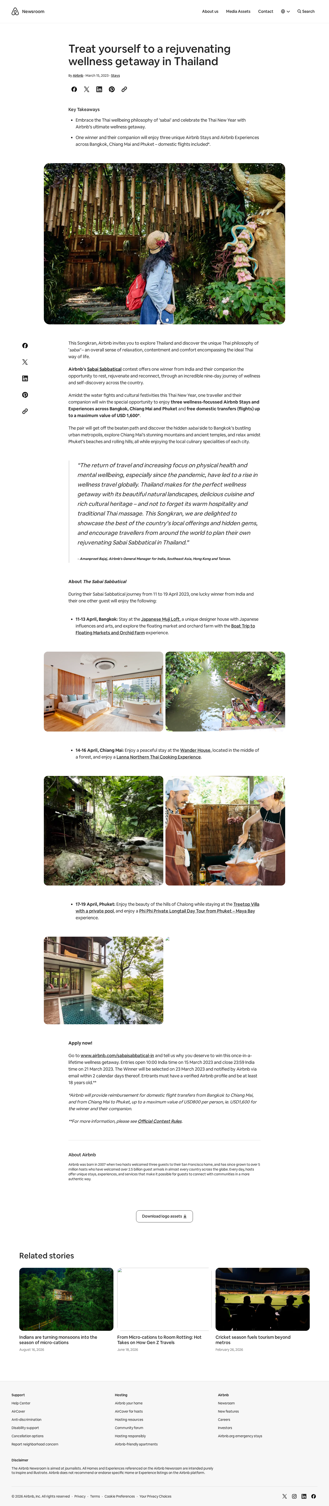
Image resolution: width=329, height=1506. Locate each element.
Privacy (80, 1496)
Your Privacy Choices (155, 1496)
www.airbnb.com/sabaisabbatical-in (117, 1055)
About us (210, 11)
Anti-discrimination (26, 1419)
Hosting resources (129, 1419)
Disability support (25, 1428)
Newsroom (33, 11)
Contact (265, 11)
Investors (225, 1428)
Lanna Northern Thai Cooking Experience (159, 757)
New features (228, 1411)
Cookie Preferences (120, 1496)
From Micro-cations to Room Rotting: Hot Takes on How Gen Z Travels (159, 1339)
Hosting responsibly (130, 1436)
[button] (285, 11)
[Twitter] (285, 1496)
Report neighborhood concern (35, 1444)
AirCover (18, 1411)
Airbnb (78, 75)
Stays (115, 75)
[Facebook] (313, 1496)
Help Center (21, 1403)
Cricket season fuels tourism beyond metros (253, 1339)
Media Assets (238, 11)
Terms (95, 1496)
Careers (224, 1419)
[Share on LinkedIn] (99, 89)
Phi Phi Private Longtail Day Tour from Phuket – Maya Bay (197, 911)
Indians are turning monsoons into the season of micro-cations (58, 1339)
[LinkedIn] (304, 1496)
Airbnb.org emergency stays (240, 1436)
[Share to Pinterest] (112, 89)
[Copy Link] (124, 89)
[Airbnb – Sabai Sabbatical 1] (164, 243)
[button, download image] (275, 174)
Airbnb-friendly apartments (136, 1444)
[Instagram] (294, 1496)
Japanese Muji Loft (160, 619)
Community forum (129, 1428)
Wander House (195, 750)
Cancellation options (28, 1436)
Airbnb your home (129, 1403)
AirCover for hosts (129, 1411)
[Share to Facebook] (74, 89)
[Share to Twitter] (86, 89)
